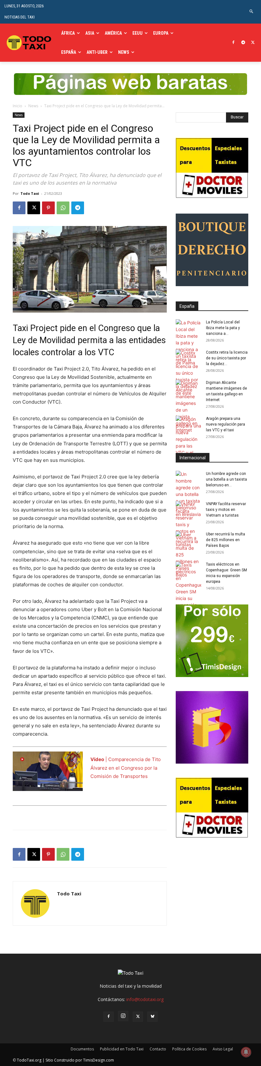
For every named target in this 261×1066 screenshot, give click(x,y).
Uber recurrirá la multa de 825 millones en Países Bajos (225, 540)
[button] (252, 12)
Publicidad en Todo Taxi (122, 1049)
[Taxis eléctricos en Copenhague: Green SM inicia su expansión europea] (188, 588)
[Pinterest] (48, 207)
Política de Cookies (189, 1049)
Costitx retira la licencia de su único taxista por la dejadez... (227, 358)
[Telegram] (243, 42)
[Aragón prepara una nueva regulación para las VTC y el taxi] (188, 439)
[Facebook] (233, 42)
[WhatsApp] (63, 207)
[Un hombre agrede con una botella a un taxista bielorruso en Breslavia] (188, 494)
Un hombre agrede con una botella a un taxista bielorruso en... (226, 479)
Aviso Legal (223, 1049)
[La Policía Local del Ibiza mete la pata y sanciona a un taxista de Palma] (188, 342)
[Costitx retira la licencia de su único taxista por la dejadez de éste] (188, 372)
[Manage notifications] (246, 1052)
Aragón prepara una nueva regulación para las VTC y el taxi (225, 424)
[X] (253, 42)
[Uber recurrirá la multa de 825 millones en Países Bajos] (188, 554)
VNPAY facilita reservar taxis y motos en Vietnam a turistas (226, 510)
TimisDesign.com (98, 1060)
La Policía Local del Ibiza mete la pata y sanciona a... (223, 328)
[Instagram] (123, 1016)
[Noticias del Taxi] (29, 43)
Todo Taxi (29, 193)
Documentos (82, 1049)
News (33, 106)
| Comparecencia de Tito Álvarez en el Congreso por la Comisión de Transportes (125, 767)
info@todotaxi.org (145, 999)
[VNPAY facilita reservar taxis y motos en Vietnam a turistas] (188, 524)
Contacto (158, 1049)
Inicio (17, 106)
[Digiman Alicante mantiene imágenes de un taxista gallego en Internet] (188, 406)
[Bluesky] (152, 1017)
